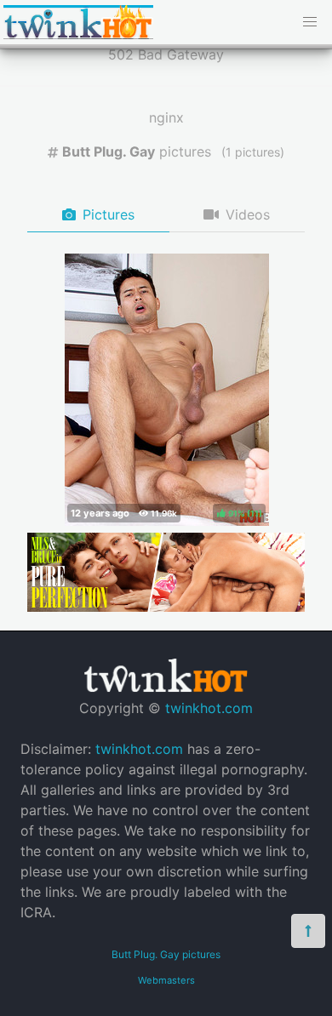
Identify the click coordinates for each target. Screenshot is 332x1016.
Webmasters (166, 980)
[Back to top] (308, 931)
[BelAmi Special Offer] (166, 606)
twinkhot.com (209, 707)
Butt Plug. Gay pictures (166, 954)
